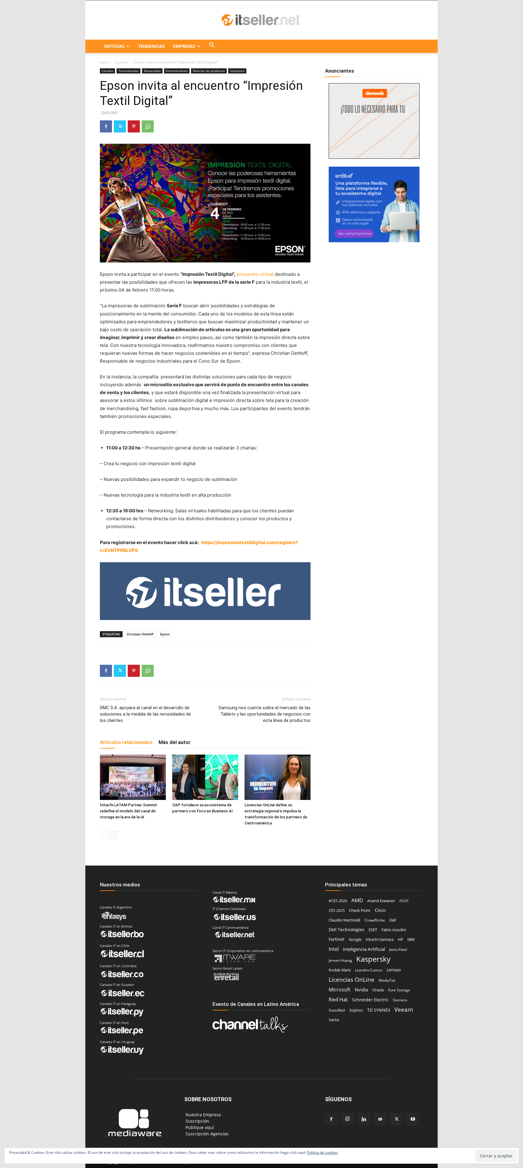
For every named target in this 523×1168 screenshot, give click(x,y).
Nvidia (361, 990)
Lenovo (393, 970)
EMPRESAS (184, 46)
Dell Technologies (346, 929)
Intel (334, 949)
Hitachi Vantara (379, 939)
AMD (357, 900)
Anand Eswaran (381, 900)
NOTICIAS (114, 46)
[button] (212, 46)
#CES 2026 (338, 900)
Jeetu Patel (398, 949)
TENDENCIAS (151, 46)
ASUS (404, 900)
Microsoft (339, 990)
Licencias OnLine (351, 979)
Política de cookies (322, 1152)
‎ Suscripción (196, 1121)
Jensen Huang (340, 960)
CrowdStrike (374, 920)
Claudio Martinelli (344, 920)
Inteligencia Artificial (364, 949)
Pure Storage (399, 990)
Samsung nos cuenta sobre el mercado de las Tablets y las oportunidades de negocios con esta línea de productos (265, 714)
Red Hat (338, 999)
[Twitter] (120, 126)
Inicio (104, 62)
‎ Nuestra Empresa (202, 1114)
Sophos (356, 1010)
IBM (411, 939)
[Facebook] (106, 126)
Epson (165, 634)
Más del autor (174, 742)
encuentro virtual (256, 274)
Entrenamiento (177, 71)
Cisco (380, 910)
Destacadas (152, 71)
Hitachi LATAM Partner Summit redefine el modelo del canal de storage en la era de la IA (128, 811)
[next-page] (113, 835)
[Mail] (380, 1119)
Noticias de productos (209, 71)
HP (400, 939)
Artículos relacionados (126, 742)
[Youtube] (413, 1119)
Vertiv (334, 1020)
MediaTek (387, 980)
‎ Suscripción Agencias (206, 1134)
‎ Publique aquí (199, 1127)
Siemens (400, 1000)
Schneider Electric (370, 1000)
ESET (373, 929)
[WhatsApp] (148, 126)
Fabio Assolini (393, 929)
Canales (121, 62)
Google (355, 939)
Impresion (237, 71)
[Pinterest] (134, 126)
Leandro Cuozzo (368, 970)
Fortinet (336, 939)
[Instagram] (347, 1119)
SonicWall (337, 1010)
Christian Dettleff (140, 634)
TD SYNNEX (378, 1010)
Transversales (128, 71)
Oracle (378, 990)
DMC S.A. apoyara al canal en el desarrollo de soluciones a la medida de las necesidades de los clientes (145, 714)
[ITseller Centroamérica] (261, 20)
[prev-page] (103, 835)
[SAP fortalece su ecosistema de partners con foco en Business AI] (205, 777)
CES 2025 (337, 910)
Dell (392, 920)
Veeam (403, 1009)
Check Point (359, 910)
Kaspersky (373, 959)
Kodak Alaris (340, 970)
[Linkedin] (364, 1119)
